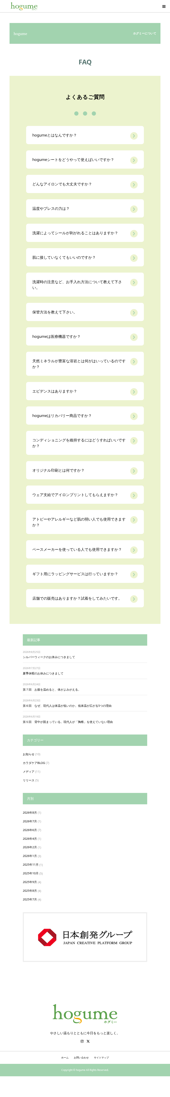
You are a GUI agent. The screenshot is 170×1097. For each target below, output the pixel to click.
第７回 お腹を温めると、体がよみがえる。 (52, 689)
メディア (28, 771)
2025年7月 (30, 899)
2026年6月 (30, 830)
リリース (28, 780)
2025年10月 (31, 873)
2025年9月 (30, 882)
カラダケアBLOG (34, 763)
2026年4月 (30, 839)
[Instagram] (82, 1041)
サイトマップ (101, 1057)
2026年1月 (30, 856)
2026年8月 (30, 812)
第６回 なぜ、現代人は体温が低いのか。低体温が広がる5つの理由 (67, 706)
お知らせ (28, 754)
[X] (88, 1041)
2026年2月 (30, 847)
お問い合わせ (81, 1057)
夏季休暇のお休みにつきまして (43, 673)
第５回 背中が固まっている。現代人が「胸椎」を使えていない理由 (68, 722)
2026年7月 (30, 821)
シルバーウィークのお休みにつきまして (49, 657)
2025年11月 (31, 864)
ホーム (65, 1057)
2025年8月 (30, 891)
